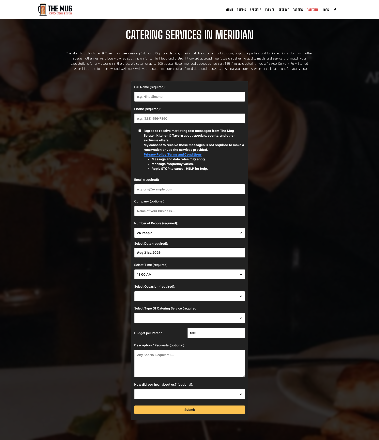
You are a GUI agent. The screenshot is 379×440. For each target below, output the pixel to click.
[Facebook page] (335, 10)
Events (270, 10)
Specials (255, 10)
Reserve (284, 10)
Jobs (326, 10)
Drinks (241, 10)
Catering (313, 10)
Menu (229, 10)
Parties (298, 10)
